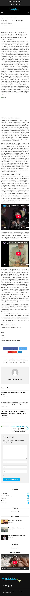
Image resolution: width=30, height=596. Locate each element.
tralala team (9, 591)
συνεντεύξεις (3, 503)
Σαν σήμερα (22, 362)
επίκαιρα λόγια (4, 498)
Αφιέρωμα (10, 359)
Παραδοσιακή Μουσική (13, 362)
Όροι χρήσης (21, 591)
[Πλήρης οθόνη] (27, 568)
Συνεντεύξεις (14, 1)
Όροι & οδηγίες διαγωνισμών (7, 592)
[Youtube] (16, 4)
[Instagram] (19, 4)
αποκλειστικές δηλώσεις (6, 495)
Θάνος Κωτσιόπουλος (7, 23)
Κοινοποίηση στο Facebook (11, 348)
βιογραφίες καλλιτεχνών (11, 18)
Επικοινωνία (4, 591)
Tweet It (23, 348)
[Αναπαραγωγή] (3, 568)
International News (4, 493)
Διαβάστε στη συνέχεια (17, 426)
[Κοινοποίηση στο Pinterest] (10, 352)
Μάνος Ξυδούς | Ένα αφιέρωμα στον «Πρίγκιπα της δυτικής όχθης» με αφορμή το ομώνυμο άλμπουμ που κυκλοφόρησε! (13, 413)
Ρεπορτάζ (19, 1)
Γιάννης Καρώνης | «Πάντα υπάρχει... (16, 527)
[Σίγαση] (25, 568)
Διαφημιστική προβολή (15, 591)
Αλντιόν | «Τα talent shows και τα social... (17, 535)
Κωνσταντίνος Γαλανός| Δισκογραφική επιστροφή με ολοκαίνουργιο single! (18, 430)
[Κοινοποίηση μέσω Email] (20, 352)
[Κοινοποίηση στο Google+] (14, 352)
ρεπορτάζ (3, 500)
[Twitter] (6, 586)
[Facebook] (3, 586)
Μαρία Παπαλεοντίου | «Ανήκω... (15, 520)
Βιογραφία (16, 359)
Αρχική (10, 1)
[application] (15, 562)
